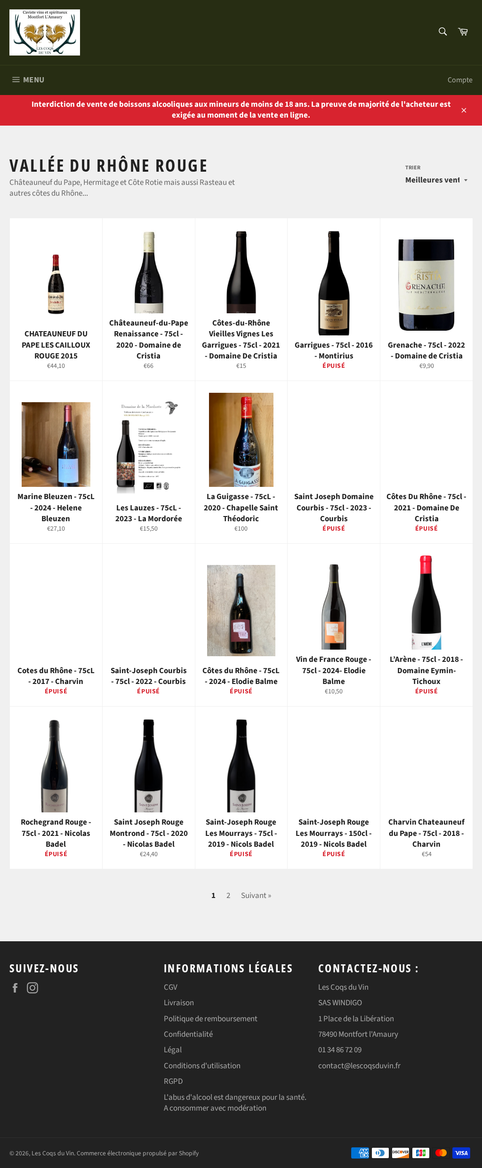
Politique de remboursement (210, 1019)
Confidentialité (188, 1034)
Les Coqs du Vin (53, 1153)
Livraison (179, 1003)
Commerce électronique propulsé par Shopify (138, 1153)
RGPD (173, 1081)
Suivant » (256, 895)
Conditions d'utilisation (202, 1066)
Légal (173, 1050)
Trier (412, 168)
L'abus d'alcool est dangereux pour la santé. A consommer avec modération (235, 1103)
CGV (170, 987)
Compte (460, 80)
